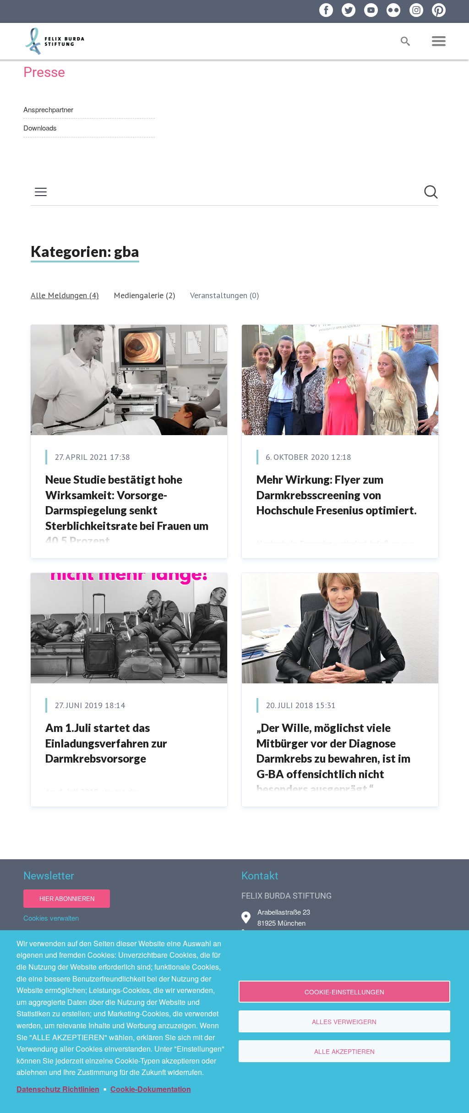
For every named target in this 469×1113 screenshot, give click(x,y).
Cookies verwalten (51, 917)
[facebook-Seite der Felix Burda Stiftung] (326, 10)
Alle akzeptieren (344, 1051)
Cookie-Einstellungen (344, 991)
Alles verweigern (344, 1021)
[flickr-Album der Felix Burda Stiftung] (393, 10)
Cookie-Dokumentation (150, 1089)
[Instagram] (416, 10)
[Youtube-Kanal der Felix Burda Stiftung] (371, 10)
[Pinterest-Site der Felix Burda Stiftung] (439, 10)
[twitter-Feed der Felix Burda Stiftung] (348, 10)
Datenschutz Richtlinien (57, 1089)
